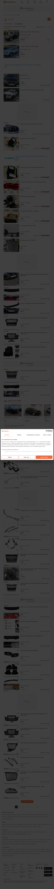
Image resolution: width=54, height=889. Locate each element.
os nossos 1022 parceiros (11, 441)
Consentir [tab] (6, 434)
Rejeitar (10, 457)
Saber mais (26, 457)
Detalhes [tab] (19, 434)
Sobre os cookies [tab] (47, 434)
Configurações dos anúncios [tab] (33, 434)
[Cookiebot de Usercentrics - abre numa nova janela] (46, 431)
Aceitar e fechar (44, 457)
